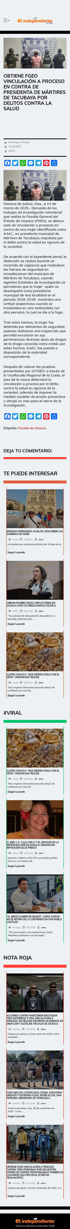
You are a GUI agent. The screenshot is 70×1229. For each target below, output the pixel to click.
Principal (25, 142)
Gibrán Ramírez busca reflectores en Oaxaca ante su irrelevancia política (31, 604)
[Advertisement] (37, 122)
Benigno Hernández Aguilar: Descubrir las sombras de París (35, 533)
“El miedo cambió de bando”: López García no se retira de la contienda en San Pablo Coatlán (34, 919)
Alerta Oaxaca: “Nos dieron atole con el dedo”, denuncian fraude (33, 676)
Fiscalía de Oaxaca (32, 428)
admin (11, 150)
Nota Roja (13, 142)
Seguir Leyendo (16, 552)
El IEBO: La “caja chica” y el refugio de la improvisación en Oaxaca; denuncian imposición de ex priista (33, 845)
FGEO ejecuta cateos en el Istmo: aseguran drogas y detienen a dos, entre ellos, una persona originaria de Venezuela (34, 1095)
